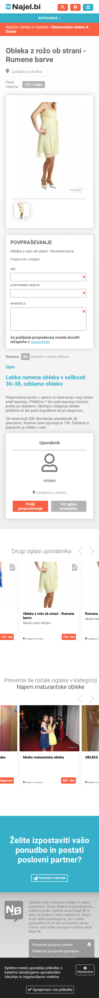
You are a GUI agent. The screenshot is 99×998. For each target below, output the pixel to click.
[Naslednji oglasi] (82, 551)
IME (12, 269)
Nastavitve (85, 972)
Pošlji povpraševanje (30, 506)
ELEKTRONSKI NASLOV (25, 285)
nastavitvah (40, 342)
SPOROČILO (18, 303)
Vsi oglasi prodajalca (68, 506)
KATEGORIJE (48, 18)
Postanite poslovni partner (52, 945)
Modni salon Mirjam (37, 623)
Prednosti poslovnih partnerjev (55, 951)
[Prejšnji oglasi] (90, 551)
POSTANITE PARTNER (52, 878)
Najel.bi (12, 27)
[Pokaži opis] (12, 567)
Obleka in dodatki (34, 27)
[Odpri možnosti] (88, 7)
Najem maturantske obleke (50, 687)
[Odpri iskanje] (63, 7)
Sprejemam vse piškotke (52, 989)
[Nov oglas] (75, 7)
